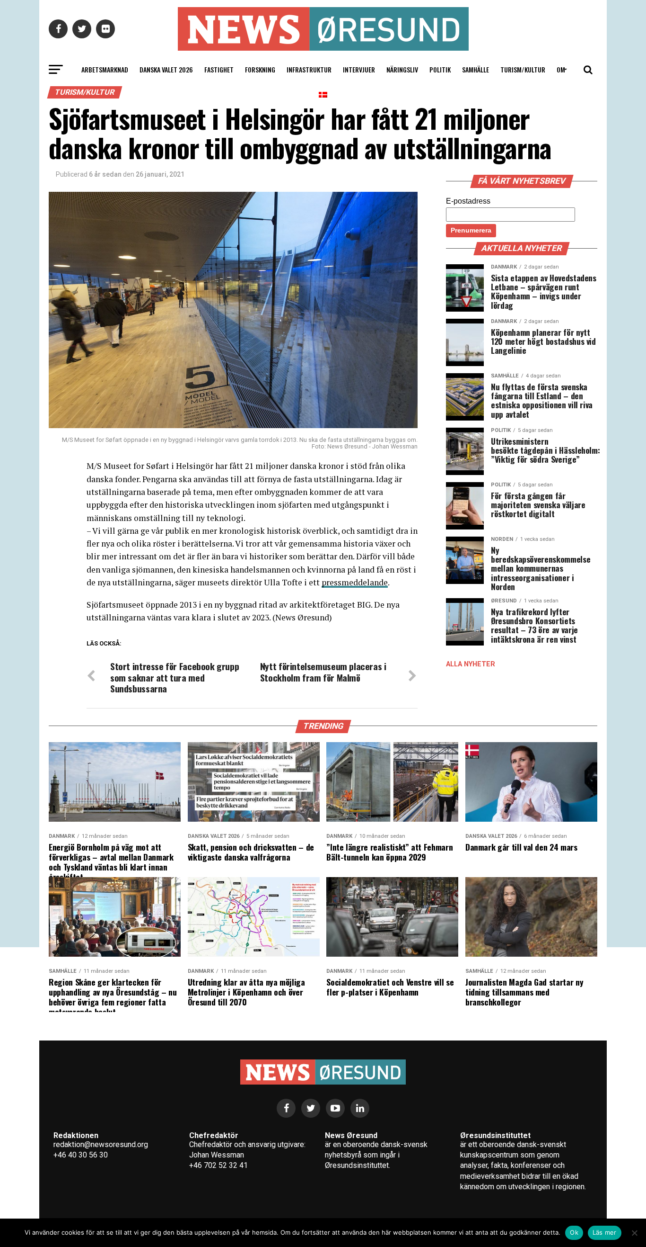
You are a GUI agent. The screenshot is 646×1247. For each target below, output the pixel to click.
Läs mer (605, 1232)
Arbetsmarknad (104, 69)
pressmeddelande (355, 582)
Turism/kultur (522, 69)
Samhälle (475, 69)
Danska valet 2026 (166, 69)
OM (561, 69)
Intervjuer (359, 69)
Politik (440, 69)
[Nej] (634, 1233)
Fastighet (219, 69)
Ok (574, 1232)
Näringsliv (402, 69)
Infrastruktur (309, 69)
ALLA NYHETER (470, 664)
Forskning (260, 69)
